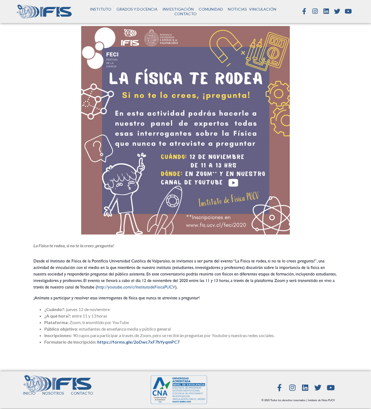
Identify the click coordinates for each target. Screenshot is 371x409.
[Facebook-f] (304, 11)
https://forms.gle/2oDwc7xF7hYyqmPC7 (138, 341)
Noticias (237, 9)
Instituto (101, 9)
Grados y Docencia (137, 9)
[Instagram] (315, 11)
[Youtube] (348, 11)
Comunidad (211, 9)
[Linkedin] (326, 11)
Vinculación (262, 9)
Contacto (185, 13)
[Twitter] (337, 11)
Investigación (178, 9)
